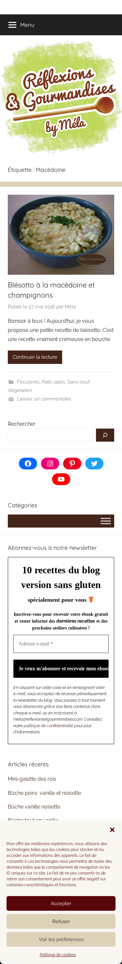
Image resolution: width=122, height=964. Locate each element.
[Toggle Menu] (106, 521)
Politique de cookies (58, 955)
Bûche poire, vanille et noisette (44, 793)
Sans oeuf (78, 382)
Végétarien (20, 390)
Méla (70, 307)
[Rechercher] (105, 435)
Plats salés (53, 382)
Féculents (28, 382)
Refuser (61, 921)
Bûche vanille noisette (34, 807)
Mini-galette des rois (32, 779)
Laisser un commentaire (44, 399)
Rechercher (21, 424)
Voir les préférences (61, 939)
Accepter (61, 904)
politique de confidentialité (48, 725)
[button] (112, 829)
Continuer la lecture (35, 357)
